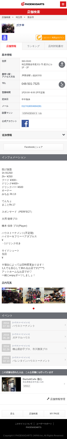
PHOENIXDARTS (32, 4)
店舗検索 (6, 17)
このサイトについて (24, 424)
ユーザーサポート (44, 424)
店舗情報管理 (57, 399)
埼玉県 (19, 17)
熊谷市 (31, 17)
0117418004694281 (31, 106)
